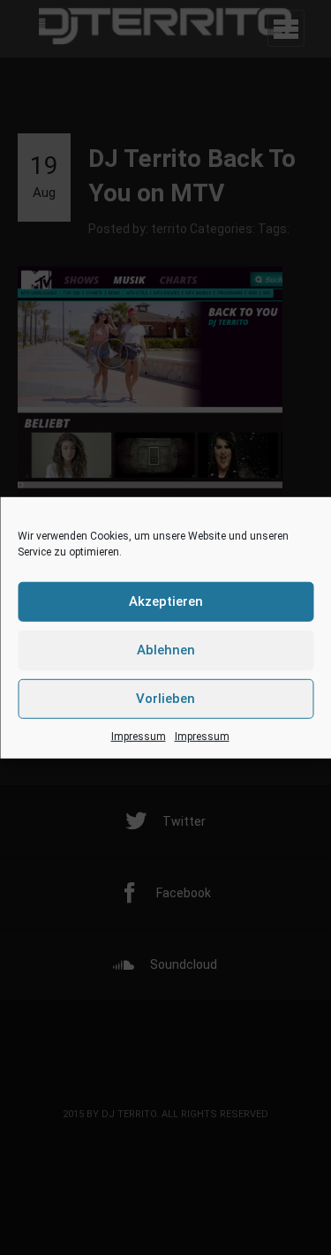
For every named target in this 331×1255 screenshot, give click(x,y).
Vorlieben (165, 699)
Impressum (138, 736)
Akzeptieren (166, 601)
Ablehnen (166, 650)
